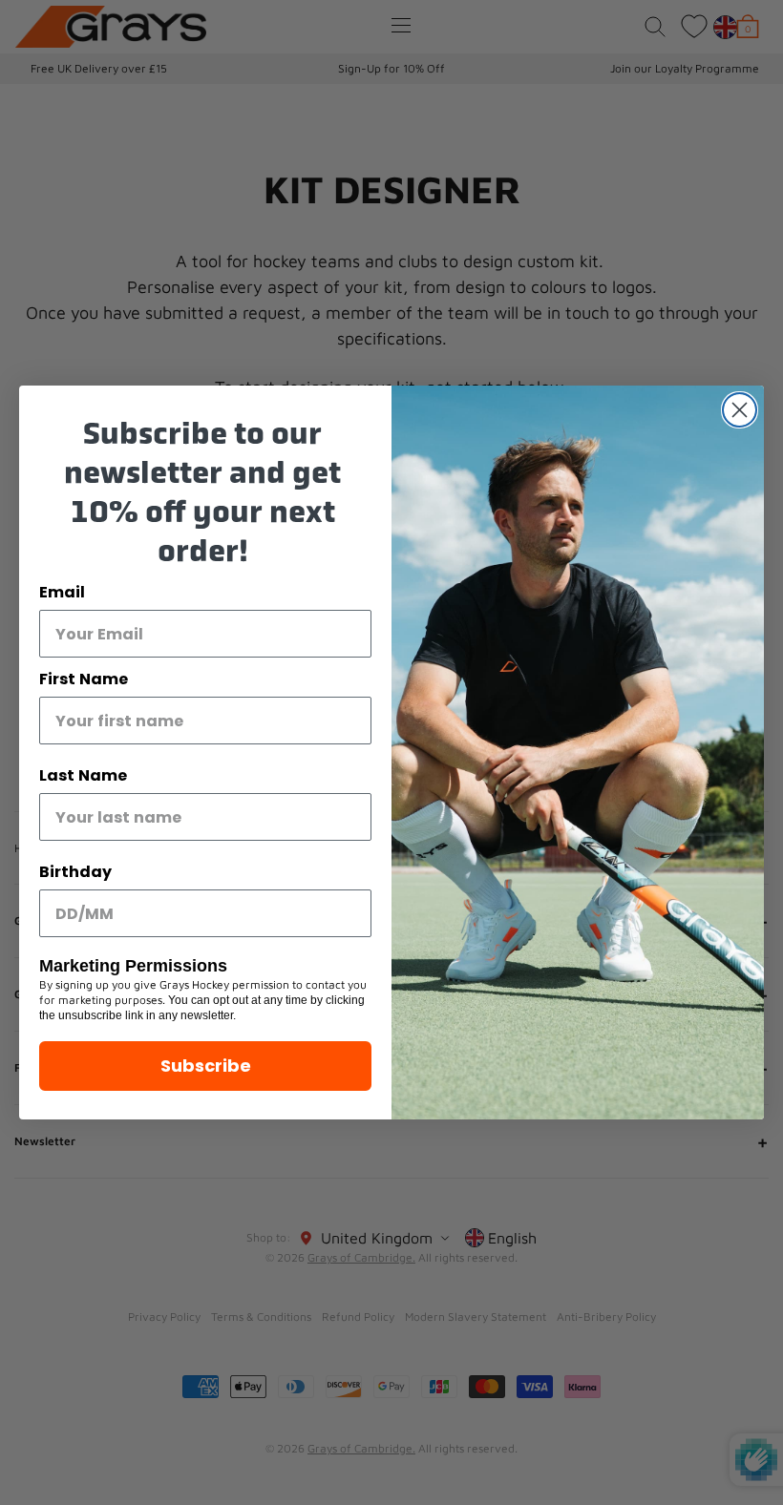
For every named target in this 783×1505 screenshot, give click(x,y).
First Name (83, 679)
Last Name (83, 775)
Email (62, 592)
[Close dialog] (739, 410)
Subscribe (205, 1065)
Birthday (75, 872)
